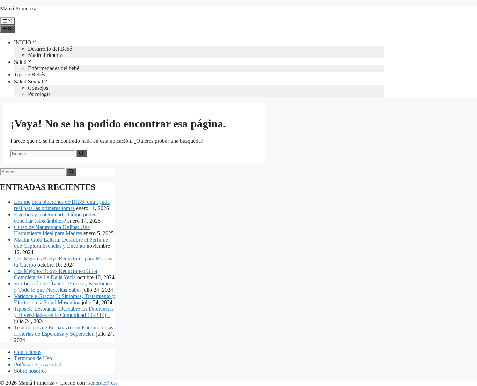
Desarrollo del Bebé (50, 49)
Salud (20, 62)
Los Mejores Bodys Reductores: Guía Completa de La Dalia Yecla (55, 274)
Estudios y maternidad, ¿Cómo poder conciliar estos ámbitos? (55, 217)
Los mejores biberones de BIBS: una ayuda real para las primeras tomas (62, 205)
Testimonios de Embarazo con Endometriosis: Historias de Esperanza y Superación (64, 331)
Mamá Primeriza (18, 9)
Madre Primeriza (46, 55)
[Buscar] (81, 153)
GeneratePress (102, 383)
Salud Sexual (28, 81)
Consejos (38, 88)
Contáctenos (27, 352)
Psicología (39, 94)
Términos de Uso (33, 358)
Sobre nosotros (30, 371)
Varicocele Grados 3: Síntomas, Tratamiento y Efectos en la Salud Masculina (64, 299)
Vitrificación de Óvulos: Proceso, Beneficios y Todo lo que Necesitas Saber (63, 287)
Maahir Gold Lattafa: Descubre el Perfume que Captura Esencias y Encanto (61, 243)
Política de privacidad (37, 365)
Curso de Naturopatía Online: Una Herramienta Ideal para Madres (52, 230)
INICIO (22, 42)
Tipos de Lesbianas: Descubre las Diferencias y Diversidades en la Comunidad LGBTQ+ (64, 312)
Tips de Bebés (29, 74)
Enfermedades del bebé (53, 68)
